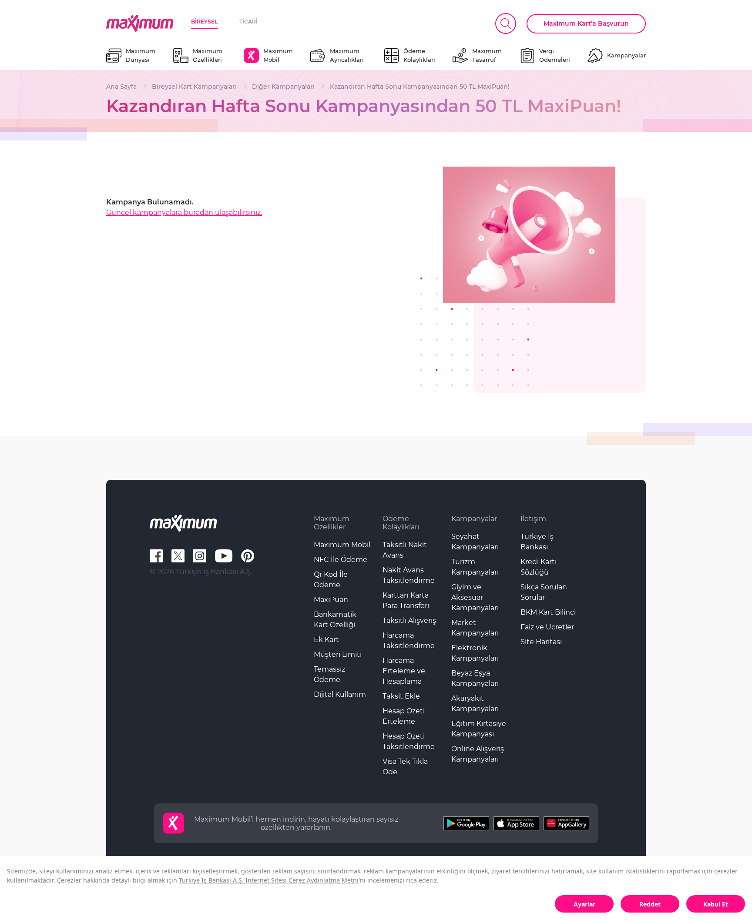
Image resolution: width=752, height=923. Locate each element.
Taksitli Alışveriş (409, 620)
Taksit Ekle (401, 696)
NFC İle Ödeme (340, 559)
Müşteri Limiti (338, 654)
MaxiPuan (331, 599)
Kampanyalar (474, 519)
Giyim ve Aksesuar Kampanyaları (475, 597)
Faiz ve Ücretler (547, 627)
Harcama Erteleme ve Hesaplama (404, 671)
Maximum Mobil (342, 545)
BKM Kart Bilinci (548, 612)
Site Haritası (541, 642)
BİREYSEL (204, 21)
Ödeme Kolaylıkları (401, 523)
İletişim (533, 519)
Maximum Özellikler (331, 523)
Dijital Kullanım (340, 694)
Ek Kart (326, 639)
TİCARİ (248, 21)
